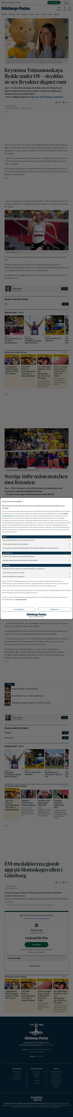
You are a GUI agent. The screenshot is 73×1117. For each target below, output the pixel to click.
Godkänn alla (54, 609)
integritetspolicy (21, 599)
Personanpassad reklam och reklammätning (15, 544)
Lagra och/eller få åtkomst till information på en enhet (18, 540)
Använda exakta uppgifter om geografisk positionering (18, 556)
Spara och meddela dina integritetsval (13, 576)
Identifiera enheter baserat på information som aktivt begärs (20, 560)
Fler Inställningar (19, 609)
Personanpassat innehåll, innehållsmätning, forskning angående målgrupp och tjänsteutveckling (30, 548)
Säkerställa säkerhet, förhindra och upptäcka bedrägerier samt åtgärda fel (24, 568)
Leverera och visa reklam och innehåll (13, 572)
